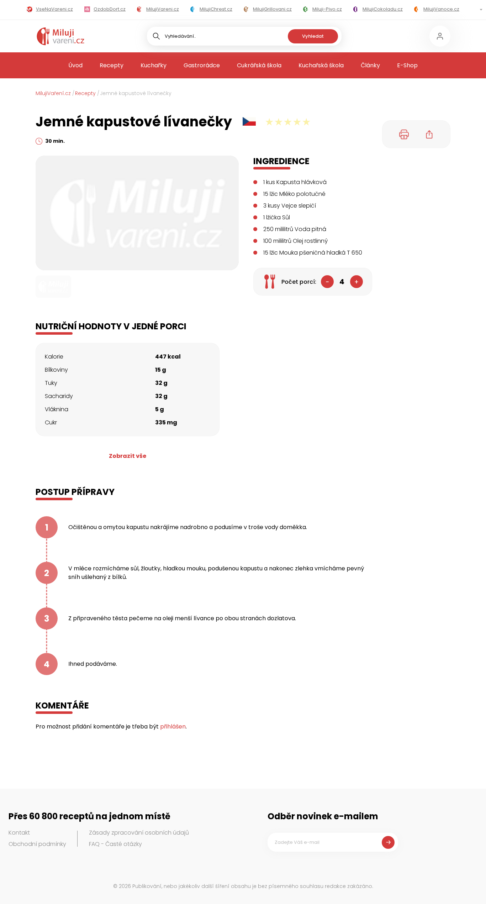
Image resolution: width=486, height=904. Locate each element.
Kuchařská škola (321, 65)
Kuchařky (154, 65)
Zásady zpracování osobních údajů (139, 833)
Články (370, 65)
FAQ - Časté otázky (115, 844)
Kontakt (19, 833)
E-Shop (407, 65)
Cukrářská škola (259, 65)
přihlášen (173, 726)
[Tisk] (404, 134)
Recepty (111, 65)
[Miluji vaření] (60, 36)
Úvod (75, 65)
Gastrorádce (202, 65)
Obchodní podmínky (37, 844)
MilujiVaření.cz (53, 93)
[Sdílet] (429, 134)
